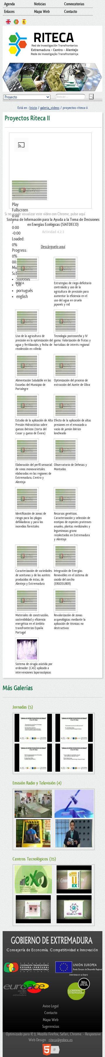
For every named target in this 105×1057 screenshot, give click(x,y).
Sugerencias (50, 1026)
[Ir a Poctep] (26, 972)
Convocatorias (74, 4)
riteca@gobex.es (61, 1040)
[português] (16, 22)
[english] (8, 22)
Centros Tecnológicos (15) (34, 859)
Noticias (40, 4)
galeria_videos (50, 108)
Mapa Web (42, 11)
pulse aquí (78, 214)
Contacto (70, 11)
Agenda (9, 4)
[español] (24, 22)
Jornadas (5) (23, 707)
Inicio (33, 108)
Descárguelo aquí (53, 247)
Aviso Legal (51, 1006)
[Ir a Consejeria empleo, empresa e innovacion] (52, 958)
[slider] (50, 250)
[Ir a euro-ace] (26, 996)
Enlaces (9, 11)
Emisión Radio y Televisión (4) (37, 783)
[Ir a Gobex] (78, 999)
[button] (50, 205)
